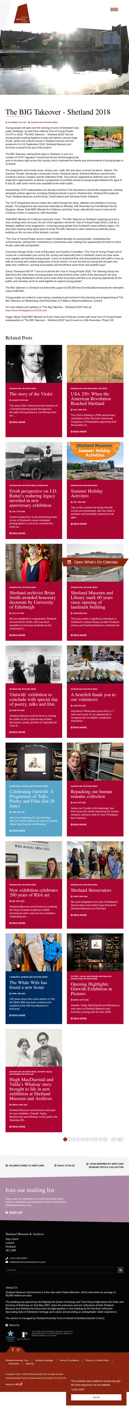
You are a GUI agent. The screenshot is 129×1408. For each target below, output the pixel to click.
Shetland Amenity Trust (49, 1318)
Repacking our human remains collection (91, 793)
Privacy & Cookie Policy (97, 1360)
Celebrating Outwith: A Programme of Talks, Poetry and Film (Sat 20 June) (32, 798)
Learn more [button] (78, 1389)
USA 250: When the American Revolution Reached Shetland (91, 398)
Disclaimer (14, 1363)
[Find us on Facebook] (10, 1350)
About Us (14, 1325)
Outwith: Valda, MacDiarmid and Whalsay (91, 976)
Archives (102, 388)
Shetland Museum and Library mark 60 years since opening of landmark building (92, 599)
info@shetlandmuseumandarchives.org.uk (27, 1262)
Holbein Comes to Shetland (26, 1165)
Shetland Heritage (44, 1360)
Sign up (15, 1212)
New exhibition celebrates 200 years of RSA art (33, 892)
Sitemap (30, 1363)
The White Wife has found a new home (28, 984)
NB (17, 1384)
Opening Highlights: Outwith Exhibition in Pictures (91, 988)
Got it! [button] (96, 1397)
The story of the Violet (30, 393)
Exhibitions (42, 485)
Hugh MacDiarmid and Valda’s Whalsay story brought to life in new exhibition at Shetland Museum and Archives (31, 1088)
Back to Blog (66, 1165)
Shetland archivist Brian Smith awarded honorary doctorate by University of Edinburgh (32, 599)
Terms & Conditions (69, 1360)
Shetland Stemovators (91, 890)
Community (14, 977)
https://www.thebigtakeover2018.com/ (26, 310)
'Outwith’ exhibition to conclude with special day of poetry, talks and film (33, 699)
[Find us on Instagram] (21, 1350)
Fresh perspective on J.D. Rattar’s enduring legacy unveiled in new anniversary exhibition (33, 498)
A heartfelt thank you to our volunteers (93, 696)
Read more (18, 422)
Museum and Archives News (44, 122)
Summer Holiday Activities (87, 493)
